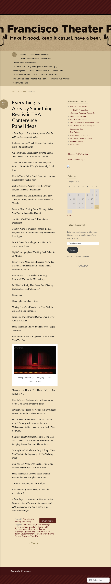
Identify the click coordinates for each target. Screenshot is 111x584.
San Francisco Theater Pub (55, 33)
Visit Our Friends (20, 82)
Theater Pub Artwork (60, 78)
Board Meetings (43, 524)
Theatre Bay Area (22, 536)
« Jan (69, 215)
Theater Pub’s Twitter (78, 154)
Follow (72, 250)
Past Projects (19, 70)
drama (40, 527)
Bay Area (31, 524)
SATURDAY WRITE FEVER (25, 74)
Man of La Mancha (37, 529)
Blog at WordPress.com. (21, 571)
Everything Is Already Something (24, 520)
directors (33, 527)
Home (23, 54)
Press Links (58, 70)
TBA (37, 534)
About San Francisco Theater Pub (36, 58)
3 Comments (47, 521)
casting (18, 527)
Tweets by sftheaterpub (76, 159)
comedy (24, 527)
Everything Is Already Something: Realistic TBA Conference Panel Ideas (33, 114)
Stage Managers (28, 534)
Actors (24, 524)
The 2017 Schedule (50, 74)
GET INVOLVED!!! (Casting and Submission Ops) (35, 66)
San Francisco (41, 531)
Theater (43, 534)
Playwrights (19, 531)
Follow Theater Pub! (77, 225)
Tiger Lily (34, 536)
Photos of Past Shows (39, 70)
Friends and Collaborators (24, 62)
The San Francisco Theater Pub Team (30, 78)
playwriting (30, 531)
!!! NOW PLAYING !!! (39, 54)
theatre (51, 534)
